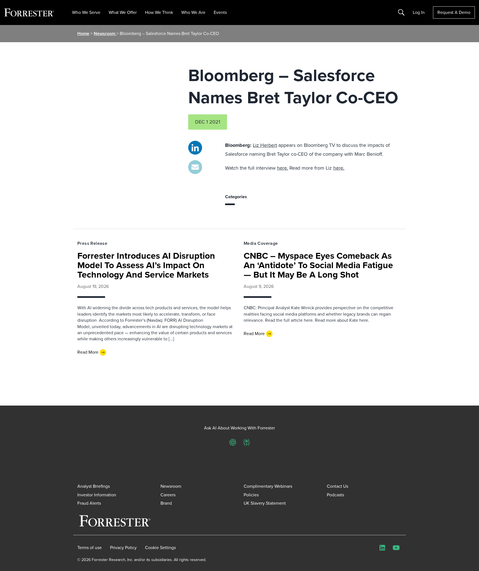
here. (282, 168)
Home (83, 33)
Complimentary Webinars (268, 486)
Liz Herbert (265, 145)
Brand (166, 503)
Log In (419, 12)
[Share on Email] (195, 167)
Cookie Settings (160, 548)
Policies (251, 495)
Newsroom (105, 33)
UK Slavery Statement (265, 503)
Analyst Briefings (93, 486)
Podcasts (335, 495)
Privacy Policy (123, 548)
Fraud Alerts (89, 503)
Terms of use (89, 548)
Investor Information (96, 495)
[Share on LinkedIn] (195, 148)
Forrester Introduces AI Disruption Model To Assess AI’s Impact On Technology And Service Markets (146, 265)
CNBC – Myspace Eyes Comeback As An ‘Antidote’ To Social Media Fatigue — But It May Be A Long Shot (318, 265)
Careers (167, 495)
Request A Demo (453, 12)
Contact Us (337, 486)
